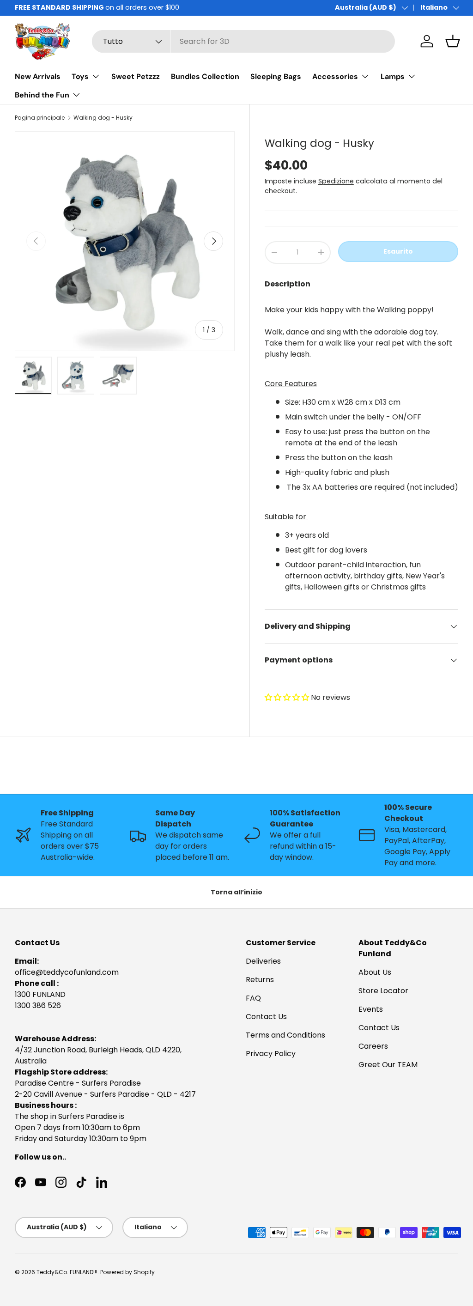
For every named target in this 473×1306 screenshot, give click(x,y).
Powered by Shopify (127, 1272)
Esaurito (398, 251)
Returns (260, 979)
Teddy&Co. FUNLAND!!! (66, 1272)
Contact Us (266, 1016)
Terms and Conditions (285, 1035)
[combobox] (243, 41)
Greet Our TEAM (388, 1064)
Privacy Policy (271, 1053)
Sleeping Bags (275, 76)
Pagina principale (40, 118)
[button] (288, 697)
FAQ (253, 998)
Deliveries (263, 961)
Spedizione (336, 181)
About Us (374, 972)
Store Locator (383, 990)
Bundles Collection (205, 76)
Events (370, 1009)
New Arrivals (38, 76)
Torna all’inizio (236, 892)
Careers (373, 1046)
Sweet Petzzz (135, 76)
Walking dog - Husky (103, 118)
